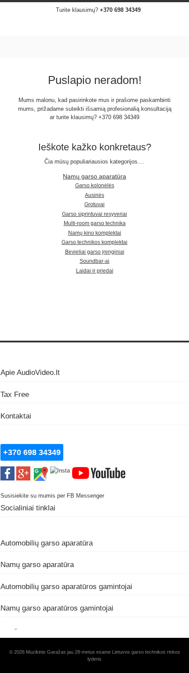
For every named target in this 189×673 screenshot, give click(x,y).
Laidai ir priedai (94, 271)
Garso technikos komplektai (94, 242)
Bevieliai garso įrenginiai (94, 252)
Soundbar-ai (94, 261)
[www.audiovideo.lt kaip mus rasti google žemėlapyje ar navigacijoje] (40, 470)
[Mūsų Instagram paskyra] (60, 470)
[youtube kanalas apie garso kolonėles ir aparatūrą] (99, 470)
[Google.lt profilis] (23, 470)
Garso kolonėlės (94, 185)
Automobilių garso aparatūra (46, 542)
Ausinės (94, 195)
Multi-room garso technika (95, 223)
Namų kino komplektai (94, 233)
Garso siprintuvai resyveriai (94, 214)
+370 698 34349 (120, 10)
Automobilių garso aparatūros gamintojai (66, 586)
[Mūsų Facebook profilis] (7, 470)
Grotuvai (94, 204)
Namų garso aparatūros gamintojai (56, 608)
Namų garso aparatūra (94, 176)
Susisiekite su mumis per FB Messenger (53, 495)
